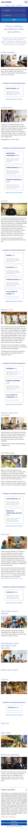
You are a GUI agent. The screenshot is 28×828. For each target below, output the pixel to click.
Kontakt (13, 5)
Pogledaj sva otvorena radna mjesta (14, 99)
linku (9, 445)
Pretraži (19, 5)
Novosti (7, 5)
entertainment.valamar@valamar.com (12, 578)
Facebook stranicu (8, 575)
